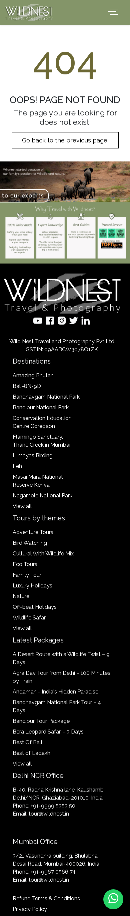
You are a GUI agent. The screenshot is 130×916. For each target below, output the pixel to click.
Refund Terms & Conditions (46, 898)
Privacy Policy (30, 909)
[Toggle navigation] (114, 11)
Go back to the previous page (65, 140)
